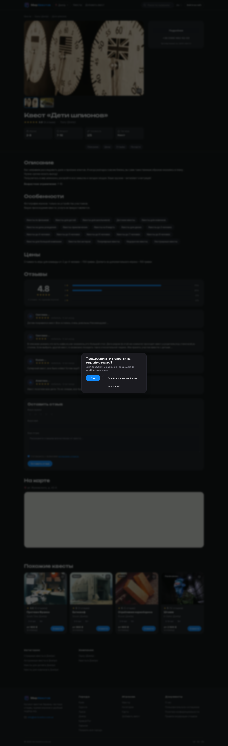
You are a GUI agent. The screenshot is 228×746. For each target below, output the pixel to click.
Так (93, 378)
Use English (114, 386)
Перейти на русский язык (122, 378)
